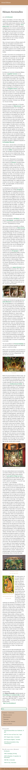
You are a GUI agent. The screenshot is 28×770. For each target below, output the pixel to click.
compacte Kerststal (16, 267)
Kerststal (14, 162)
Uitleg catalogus (7, 723)
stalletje (10, 149)
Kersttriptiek (10, 220)
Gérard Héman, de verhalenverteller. (11, 695)
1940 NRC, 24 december (9, 760)
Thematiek (6, 719)
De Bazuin (16, 218)
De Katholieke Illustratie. (8, 142)
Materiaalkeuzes (7, 715)
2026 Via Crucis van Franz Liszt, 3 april (13, 734)
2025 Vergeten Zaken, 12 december (12, 737)
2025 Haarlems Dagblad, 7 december (12, 739)
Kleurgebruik (6, 717)
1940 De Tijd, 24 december (10, 762)
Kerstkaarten (7, 751)
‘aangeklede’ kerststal (12, 73)
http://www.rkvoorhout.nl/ (9, 703)
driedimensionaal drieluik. (16, 383)
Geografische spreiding (9, 721)
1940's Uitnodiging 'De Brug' (10, 753)
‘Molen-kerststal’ (17, 106)
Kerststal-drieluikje (19, 343)
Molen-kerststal (21, 227)
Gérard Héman (6, 2)
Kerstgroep (19, 189)
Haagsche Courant (12, 88)
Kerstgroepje (15, 250)
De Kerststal (9, 17)
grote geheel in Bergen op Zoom (14, 476)
